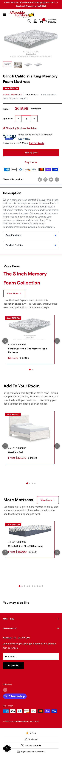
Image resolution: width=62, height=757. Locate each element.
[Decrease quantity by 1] (18, 118)
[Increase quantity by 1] (34, 118)
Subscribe (13, 665)
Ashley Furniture (12, 94)
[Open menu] (4, 14)
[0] (41, 21)
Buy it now (31, 162)
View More (12, 293)
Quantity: (8, 118)
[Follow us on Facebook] (5, 690)
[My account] (35, 21)
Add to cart (31, 152)
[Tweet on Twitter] (51, 179)
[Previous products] (5, 341)
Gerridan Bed (15, 452)
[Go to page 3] (32, 483)
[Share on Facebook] (40, 179)
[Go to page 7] (35, 586)
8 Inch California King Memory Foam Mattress (28, 350)
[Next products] (57, 341)
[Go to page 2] (32, 369)
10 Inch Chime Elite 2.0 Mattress (25, 546)
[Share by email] (57, 179)
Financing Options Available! (21, 128)
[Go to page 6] (32, 586)
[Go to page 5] (29, 586)
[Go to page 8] (37, 586)
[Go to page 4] (35, 483)
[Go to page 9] (40, 586)
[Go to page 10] (42, 586)
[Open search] (29, 21)
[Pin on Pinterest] (45, 179)
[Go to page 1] (30, 369)
